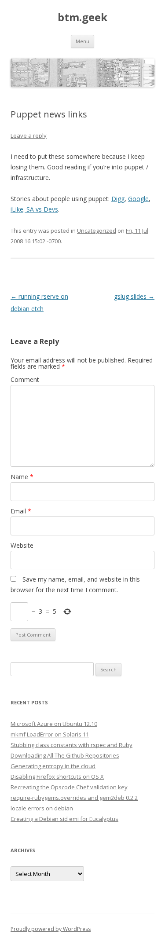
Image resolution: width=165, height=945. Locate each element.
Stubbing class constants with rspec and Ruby (71, 745)
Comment (25, 379)
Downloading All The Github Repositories (65, 755)
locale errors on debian (42, 808)
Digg (118, 198)
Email (21, 511)
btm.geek (82, 17)
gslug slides (134, 296)
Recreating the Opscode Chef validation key (69, 787)
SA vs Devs (41, 209)
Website (22, 545)
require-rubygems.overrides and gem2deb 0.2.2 (74, 798)
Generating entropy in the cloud (53, 766)
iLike (17, 209)
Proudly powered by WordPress (51, 929)
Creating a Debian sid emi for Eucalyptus (64, 819)
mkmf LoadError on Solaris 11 (50, 734)
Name (22, 476)
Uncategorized (96, 230)
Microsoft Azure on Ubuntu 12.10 (54, 724)
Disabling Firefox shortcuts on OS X (57, 776)
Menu (82, 41)
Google (138, 198)
